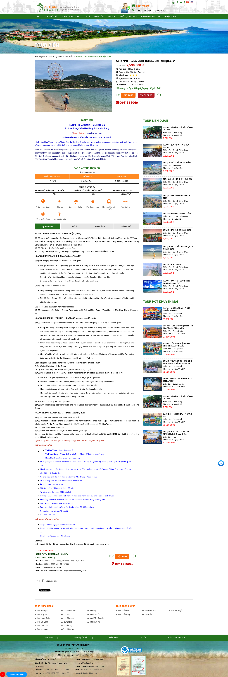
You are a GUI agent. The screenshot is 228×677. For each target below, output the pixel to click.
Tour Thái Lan (42, 625)
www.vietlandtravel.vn (93, 670)
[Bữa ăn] (59, 202)
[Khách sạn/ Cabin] (43, 202)
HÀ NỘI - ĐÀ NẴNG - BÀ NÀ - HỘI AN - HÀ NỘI (178, 128)
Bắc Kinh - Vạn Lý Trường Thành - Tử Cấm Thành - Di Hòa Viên (178, 326)
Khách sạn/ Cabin (43, 207)
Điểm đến (113, 638)
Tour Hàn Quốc (42, 610)
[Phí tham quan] (92, 202)
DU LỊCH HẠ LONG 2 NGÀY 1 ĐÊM (177, 213)
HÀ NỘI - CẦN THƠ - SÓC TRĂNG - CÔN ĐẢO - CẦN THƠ (177, 282)
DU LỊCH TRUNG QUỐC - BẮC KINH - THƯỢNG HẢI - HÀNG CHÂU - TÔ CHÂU (178, 363)
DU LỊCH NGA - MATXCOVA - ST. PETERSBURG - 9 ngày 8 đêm (176, 432)
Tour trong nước (55, 56)
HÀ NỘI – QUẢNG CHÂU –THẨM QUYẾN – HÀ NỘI (176, 309)
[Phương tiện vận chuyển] (109, 202)
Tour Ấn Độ (67, 625)
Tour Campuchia (69, 610)
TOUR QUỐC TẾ (50, 16)
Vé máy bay (125, 207)
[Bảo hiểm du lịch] (76, 202)
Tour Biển (69, 56)
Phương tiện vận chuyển (109, 208)
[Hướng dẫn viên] (59, 214)
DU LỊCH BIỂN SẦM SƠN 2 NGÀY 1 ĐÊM (177, 196)
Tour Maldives (68, 618)
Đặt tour (171, 16)
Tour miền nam (150, 610)
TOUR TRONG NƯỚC (71, 16)
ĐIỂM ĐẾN (99, 16)
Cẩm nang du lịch (176, 638)
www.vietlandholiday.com (86, 673)
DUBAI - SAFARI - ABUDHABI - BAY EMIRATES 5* (177, 379)
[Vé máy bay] (125, 202)
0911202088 (142, 6)
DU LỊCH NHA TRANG (172, 264)
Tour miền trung (124, 614)
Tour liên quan (155, 120)
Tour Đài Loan (42, 621)
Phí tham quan (92, 207)
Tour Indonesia (42, 629)
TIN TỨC (112, 16)
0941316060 (128, 102)
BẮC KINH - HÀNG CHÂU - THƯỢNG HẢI (177, 415)
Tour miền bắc (123, 610)
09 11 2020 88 (63, 564)
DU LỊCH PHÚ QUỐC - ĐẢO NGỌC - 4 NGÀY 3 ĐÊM (178, 247)
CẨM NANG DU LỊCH (150, 16)
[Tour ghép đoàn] (43, 214)
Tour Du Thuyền (177, 610)
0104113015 (83, 655)
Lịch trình (47, 226)
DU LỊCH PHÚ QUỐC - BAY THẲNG (177, 162)
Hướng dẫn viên (59, 219)
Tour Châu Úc (94, 614)
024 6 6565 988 (62, 670)
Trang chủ (41, 56)
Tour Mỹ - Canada (96, 618)
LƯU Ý (87, 16)
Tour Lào (66, 614)
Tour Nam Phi (94, 621)
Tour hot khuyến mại (160, 301)
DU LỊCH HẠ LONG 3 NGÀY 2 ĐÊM (177, 230)
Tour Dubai (67, 621)
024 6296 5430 (47, 670)
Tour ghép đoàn (43, 219)
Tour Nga (92, 610)
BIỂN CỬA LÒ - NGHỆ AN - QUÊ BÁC (177, 179)
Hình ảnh (100, 226)
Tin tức (143, 638)
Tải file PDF (146, 95)
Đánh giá (126, 226)
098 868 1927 (49, 564)
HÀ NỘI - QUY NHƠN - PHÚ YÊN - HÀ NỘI (176, 146)
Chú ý (74, 226)
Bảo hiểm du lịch (76, 207)
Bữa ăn (60, 207)
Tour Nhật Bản (42, 614)
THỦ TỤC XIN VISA (128, 16)
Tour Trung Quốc (43, 618)
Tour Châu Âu (68, 629)
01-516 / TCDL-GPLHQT (83, 652)
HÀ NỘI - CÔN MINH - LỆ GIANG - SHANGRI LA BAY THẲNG (176, 344)
